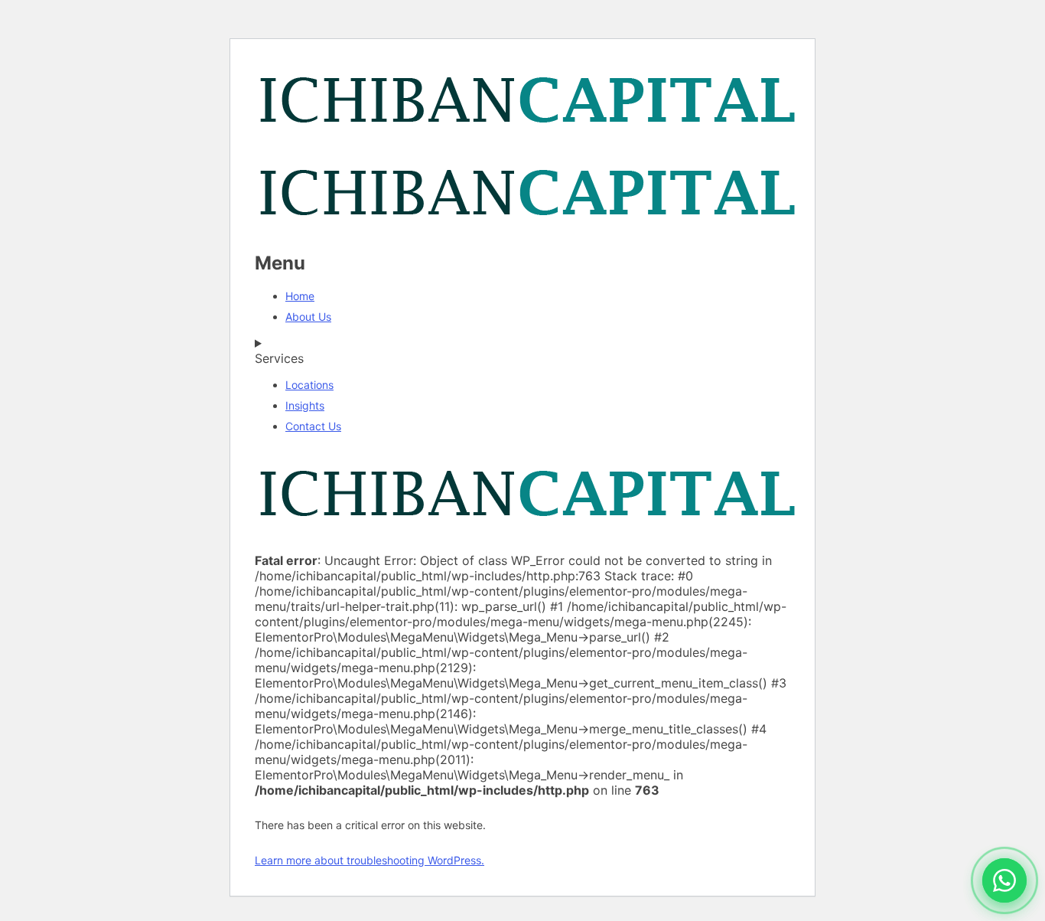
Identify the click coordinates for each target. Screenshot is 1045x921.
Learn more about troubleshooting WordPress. (369, 860)
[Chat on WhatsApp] (1004, 880)
